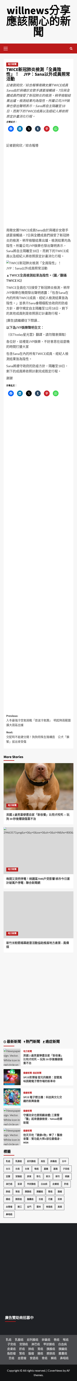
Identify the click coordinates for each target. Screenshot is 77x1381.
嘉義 (46, 1169)
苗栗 (60, 1199)
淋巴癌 (9, 1184)
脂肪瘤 (11, 1353)
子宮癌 (66, 1169)
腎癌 (50, 1191)
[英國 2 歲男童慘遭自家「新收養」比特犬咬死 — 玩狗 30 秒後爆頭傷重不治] (38, 786)
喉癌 (36, 1169)
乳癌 (8, 1161)
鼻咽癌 (9, 1214)
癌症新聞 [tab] (52, 1041)
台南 (17, 1169)
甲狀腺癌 (31, 1184)
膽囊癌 (30, 1199)
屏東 (29, 1176)
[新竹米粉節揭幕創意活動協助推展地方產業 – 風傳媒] (38, 914)
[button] (7, 48)
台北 (8, 1169)
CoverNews (55, 1370)
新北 (48, 1176)
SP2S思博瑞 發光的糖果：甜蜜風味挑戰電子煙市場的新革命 (42, 1079)
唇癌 (56, 1339)
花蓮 (50, 1199)
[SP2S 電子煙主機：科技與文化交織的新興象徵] (12, 1096)
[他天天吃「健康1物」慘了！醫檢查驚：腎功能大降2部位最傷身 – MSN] (12, 1143)
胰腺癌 (28, 1191)
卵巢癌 (53, 1161)
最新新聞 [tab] (13, 1041)
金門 (29, 1206)
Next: (37, 737)
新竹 (58, 1176)
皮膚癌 (55, 1184)
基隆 (55, 1169)
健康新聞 (27, 1073)
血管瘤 (9, 1206)
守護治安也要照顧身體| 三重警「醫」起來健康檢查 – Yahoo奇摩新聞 (42, 1119)
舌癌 (41, 1199)
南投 (43, 1161)
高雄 (60, 1206)
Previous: (38, 720)
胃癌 (17, 1191)
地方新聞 (12, 64)
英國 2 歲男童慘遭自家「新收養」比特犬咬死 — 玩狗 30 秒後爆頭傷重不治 (43, 1059)
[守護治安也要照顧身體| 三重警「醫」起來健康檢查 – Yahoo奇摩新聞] (12, 1124)
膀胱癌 (18, 1199)
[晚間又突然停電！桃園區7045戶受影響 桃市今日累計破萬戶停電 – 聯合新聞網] (38, 850)
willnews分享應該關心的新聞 (38, 21)
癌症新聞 (37, 1073)
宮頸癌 (18, 1176)
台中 (64, 1161)
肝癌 (66, 1184)
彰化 (39, 1176)
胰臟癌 (40, 1191)
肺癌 (8, 1191)
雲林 (39, 1206)
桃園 (67, 1176)
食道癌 (49, 1206)
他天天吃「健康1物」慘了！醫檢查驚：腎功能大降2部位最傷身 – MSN (42, 1139)
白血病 (44, 1184)
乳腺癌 (18, 1161)
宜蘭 (8, 1176)
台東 (27, 1169)
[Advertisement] (38, 189)
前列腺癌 (31, 1161)
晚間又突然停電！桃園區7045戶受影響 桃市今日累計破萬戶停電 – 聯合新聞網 (38, 881)
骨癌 (44, 1358)
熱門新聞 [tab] (32, 1041)
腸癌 (8, 1199)
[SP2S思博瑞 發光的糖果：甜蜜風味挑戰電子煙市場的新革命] (12, 1076)
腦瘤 (60, 1191)
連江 (20, 1206)
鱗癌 (54, 1358)
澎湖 (20, 1184)
